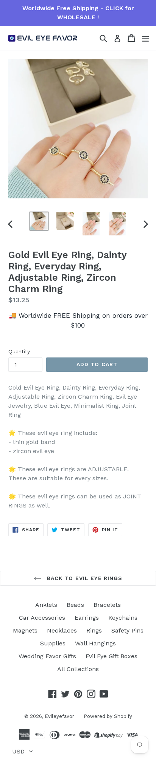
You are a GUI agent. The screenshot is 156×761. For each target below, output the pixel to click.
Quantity (19, 351)
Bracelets (107, 604)
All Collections (78, 669)
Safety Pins (127, 630)
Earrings (87, 617)
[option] (39, 221)
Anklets (46, 604)
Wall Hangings (95, 643)
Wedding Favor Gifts (47, 656)
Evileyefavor (59, 716)
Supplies (53, 643)
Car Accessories (42, 617)
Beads (75, 604)
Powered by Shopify (108, 716)
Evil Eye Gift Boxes (111, 656)
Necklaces (62, 630)
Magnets (25, 630)
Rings (94, 630)
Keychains (122, 617)
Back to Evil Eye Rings (84, 578)
